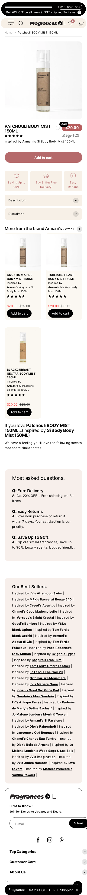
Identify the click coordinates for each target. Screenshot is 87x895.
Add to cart (43, 157)
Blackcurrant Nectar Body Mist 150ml (21, 373)
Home (9, 32)
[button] (14, 136)
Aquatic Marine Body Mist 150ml (20, 277)
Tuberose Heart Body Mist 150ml (61, 277)
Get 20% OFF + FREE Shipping (51, 890)
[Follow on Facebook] (38, 840)
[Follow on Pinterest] (61, 840)
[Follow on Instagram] (50, 840)
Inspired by (37, 593)
